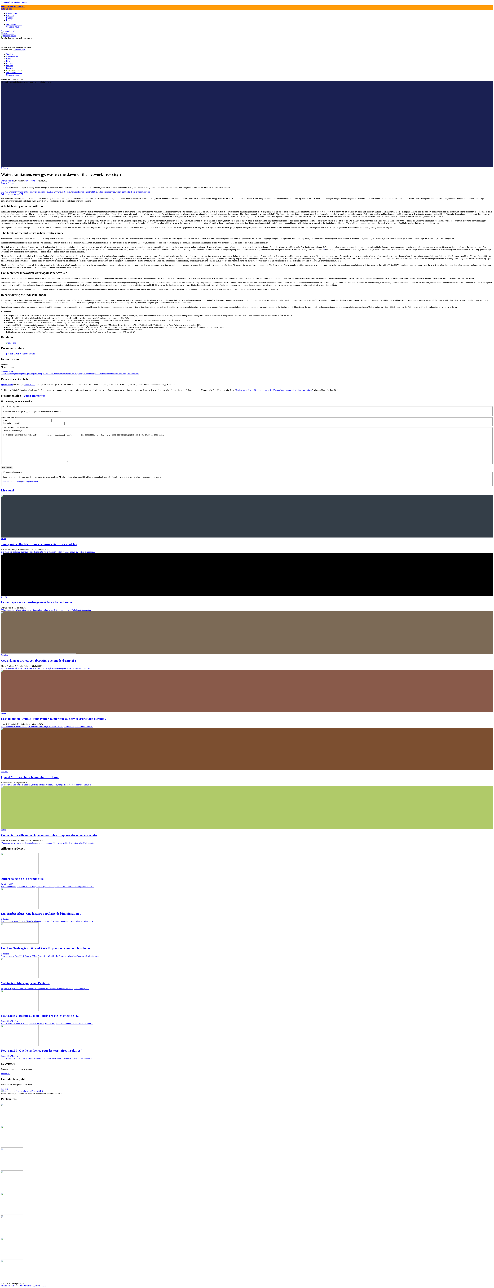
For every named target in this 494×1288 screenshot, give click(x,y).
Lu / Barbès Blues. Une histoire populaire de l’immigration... (41, 913)
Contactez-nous (12, 75)
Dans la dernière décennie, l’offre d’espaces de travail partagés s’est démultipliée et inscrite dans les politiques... (46, 668)
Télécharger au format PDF (12, 194)
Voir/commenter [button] (34, 395)
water (20, 192)
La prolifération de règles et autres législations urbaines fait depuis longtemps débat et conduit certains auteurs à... (46, 785)
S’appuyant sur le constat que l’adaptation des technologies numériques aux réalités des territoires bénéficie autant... (47, 843)
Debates (4, 168)
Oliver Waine (29, 181)
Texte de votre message (12, 430)
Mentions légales (31, 1286)
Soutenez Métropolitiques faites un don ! (13, 7)
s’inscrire (17, 481)
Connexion (7, 481)
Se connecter (17, 1286)
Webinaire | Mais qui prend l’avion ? (25, 983)
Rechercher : (6, 79)
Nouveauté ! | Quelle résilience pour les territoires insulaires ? (42, 1050)
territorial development (80, 192)
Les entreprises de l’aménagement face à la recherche (36, 602)
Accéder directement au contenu (14, 2)
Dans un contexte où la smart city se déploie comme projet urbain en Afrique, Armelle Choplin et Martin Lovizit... (47, 726)
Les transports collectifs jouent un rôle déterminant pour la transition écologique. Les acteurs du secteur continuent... (48, 552)
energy (14, 192)
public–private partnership (34, 192)
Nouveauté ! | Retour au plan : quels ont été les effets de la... (40, 1015)
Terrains (4, 655)
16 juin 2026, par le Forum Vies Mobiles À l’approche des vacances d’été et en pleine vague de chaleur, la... (45, 989)
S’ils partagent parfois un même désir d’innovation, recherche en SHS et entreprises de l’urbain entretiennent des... (47, 610)
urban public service (107, 192)
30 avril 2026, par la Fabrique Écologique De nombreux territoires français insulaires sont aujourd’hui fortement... (47, 1058)
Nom (5, 420)
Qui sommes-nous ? (14, 73)
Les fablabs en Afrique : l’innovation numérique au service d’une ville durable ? (54, 718)
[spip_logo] (11, 343)
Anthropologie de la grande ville (22, 878)
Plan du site (5, 1286)
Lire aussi (7, 490)
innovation (5, 192)
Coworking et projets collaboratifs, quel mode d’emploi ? (38, 660)
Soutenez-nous (19, 50)
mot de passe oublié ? (31, 481)
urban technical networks (126, 192)
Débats (4, 597)
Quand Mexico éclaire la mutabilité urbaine (30, 777)
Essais (3, 539)
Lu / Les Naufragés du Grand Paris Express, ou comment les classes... (46, 948)
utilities (94, 192)
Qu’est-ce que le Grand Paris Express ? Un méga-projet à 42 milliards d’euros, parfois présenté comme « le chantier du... (50, 956)
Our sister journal (8, 31)
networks (66, 192)
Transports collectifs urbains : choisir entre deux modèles (39, 544)
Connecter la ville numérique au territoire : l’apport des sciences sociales (49, 835)
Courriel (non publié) (11, 423)
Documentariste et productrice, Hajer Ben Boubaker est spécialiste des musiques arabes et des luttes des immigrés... (47, 921)
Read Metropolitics (14, 70)
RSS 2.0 (42, 1286)
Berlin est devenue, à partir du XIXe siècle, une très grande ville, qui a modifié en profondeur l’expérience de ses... (47, 886)
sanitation (51, 192)
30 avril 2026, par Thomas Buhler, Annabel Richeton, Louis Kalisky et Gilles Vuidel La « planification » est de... (47, 1023)
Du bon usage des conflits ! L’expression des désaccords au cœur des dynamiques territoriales (274, 390)
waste (58, 192)
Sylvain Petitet (7, 181)
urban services (144, 192)
